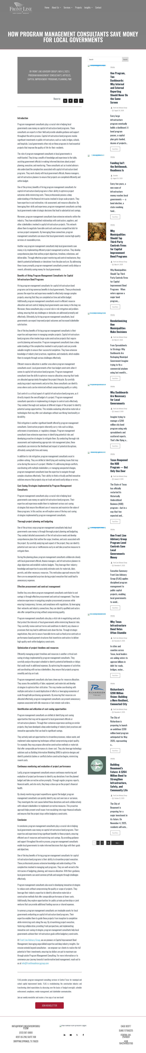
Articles (66, 75)
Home (47, 8)
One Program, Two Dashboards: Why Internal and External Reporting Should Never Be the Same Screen (119, 87)
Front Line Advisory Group (44, 71)
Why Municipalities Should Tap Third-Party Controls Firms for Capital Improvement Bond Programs (118, 243)
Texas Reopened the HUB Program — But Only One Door (119, 465)
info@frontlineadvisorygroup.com (35, 963)
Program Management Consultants (45, 75)
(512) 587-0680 (26, 1032)
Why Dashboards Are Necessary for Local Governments (119, 397)
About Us (55, 8)
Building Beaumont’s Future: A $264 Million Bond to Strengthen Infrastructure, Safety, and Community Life (119, 777)
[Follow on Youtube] (71, 1035)
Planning (62, 79)
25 (108, 843)
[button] (65, 101)
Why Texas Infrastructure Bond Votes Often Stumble (118, 627)
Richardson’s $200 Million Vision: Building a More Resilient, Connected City (119, 696)
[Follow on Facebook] (83, 1035)
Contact (98, 8)
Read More (115, 149)
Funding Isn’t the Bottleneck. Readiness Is (118, 166)
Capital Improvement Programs (42, 79)
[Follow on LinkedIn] (64, 1035)
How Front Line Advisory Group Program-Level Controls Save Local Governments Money (118, 546)
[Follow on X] (77, 1035)
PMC (70, 79)
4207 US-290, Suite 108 (26, 1037)
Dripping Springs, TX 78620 (25, 1041)
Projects (78, 8)
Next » (117, 843)
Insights (87, 8)
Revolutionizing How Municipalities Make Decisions (118, 326)
